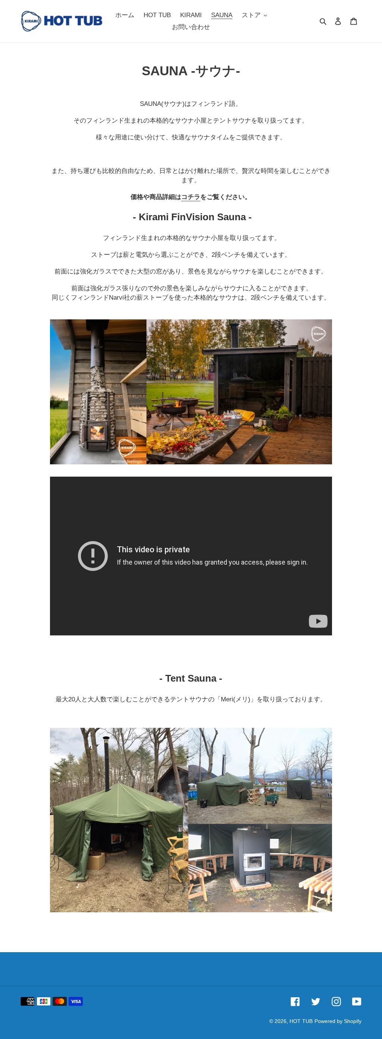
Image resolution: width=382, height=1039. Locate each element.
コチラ (190, 196)
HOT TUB (301, 1021)
